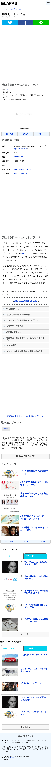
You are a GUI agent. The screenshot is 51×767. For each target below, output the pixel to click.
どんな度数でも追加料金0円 (18, 315)
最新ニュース (8, 648)
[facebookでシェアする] (25, 22)
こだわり (25, 134)
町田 (8, 89)
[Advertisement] (25, 54)
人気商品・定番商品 (14, 326)
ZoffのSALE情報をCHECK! (25, 301)
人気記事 (30, 648)
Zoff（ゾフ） (27, 253)
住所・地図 (9, 134)
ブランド (41, 134)
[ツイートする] (10, 22)
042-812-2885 (19, 157)
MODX (11, 757)
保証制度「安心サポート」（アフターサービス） (25, 339)
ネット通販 (11, 345)
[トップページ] (8, 4)
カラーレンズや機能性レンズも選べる (22, 320)
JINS (6, 429)
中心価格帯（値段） (14, 309)
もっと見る (25, 634)
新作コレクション (13, 332)
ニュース (7, 556)
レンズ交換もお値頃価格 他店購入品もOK (24, 351)
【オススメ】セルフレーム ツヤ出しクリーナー (25, 416)
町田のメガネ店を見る (25, 456)
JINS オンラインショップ (23, 174)
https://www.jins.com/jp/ (22, 169)
